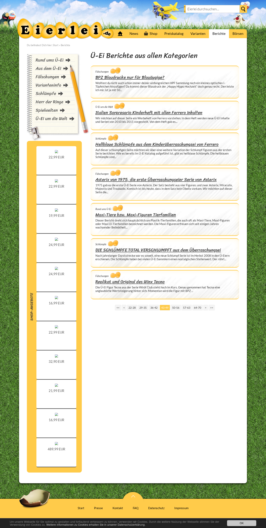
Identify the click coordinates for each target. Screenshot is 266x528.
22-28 (132, 307)
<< (118, 307)
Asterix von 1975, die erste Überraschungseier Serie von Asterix (156, 179)
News (133, 33)
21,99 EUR (56, 391)
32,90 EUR (56, 361)
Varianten (197, 33)
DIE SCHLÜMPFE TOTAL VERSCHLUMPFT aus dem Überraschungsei (158, 250)
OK (242, 523)
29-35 (143, 307)
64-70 (197, 307)
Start (120, 33)
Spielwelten (47, 110)
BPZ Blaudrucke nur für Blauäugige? (129, 77)
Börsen (238, 33)
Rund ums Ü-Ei (49, 60)
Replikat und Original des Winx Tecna (130, 282)
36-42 (154, 307)
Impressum (181, 508)
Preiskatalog (173, 33)
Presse (98, 508)
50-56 (175, 307)
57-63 (186, 307)
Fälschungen (47, 77)
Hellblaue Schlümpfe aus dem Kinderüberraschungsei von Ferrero (156, 144)
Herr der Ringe (49, 102)
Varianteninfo (48, 85)
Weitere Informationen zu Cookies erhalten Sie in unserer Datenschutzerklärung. (95, 524)
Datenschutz (156, 508)
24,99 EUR (56, 245)
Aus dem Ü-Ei (48, 68)
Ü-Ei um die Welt (51, 118)
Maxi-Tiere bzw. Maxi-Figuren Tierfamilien (135, 215)
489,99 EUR (56, 449)
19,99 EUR (56, 215)
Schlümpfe (46, 93)
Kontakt (118, 508)
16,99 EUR (56, 303)
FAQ (135, 508)
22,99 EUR (56, 157)
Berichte (218, 33)
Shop (153, 33)
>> (211, 307)
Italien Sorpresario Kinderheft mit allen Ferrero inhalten (148, 112)
